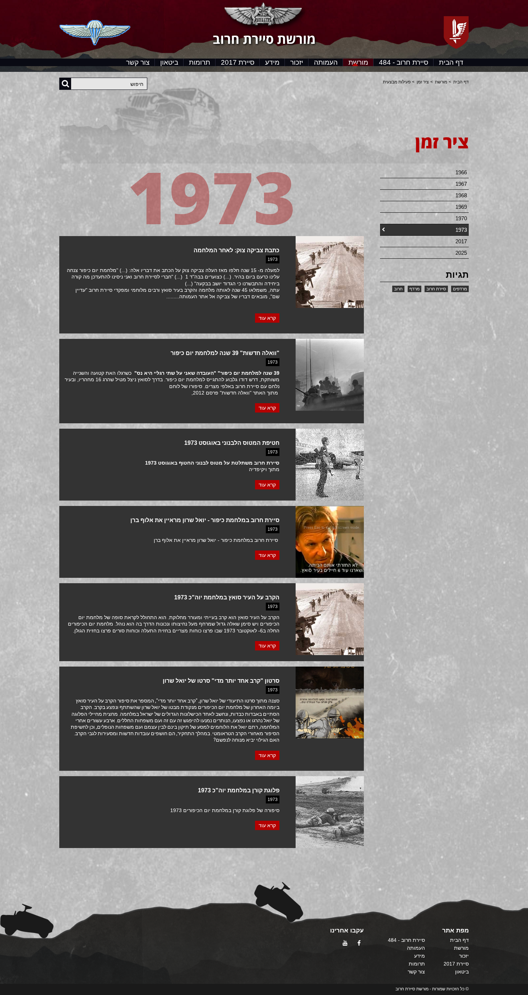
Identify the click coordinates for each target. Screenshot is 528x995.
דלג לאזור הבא (451, 162)
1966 (461, 172)
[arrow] (515, 986)
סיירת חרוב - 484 (403, 62)
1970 (461, 218)
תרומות (199, 62)
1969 (461, 207)
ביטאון (169, 62)
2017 (461, 241)
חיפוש (136, 84)
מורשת (358, 62)
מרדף (414, 288)
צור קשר (137, 62)
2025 (461, 253)
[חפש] (65, 83)
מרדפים (460, 288)
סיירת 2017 (237, 62)
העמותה (326, 62)
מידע (272, 62)
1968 (461, 195)
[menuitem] (451, 62)
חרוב (398, 288)
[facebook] (358, 943)
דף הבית (451, 62)
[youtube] (344, 943)
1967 (461, 184)
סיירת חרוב (436, 288)
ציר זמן (423, 81)
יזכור (296, 62)
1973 (461, 230)
